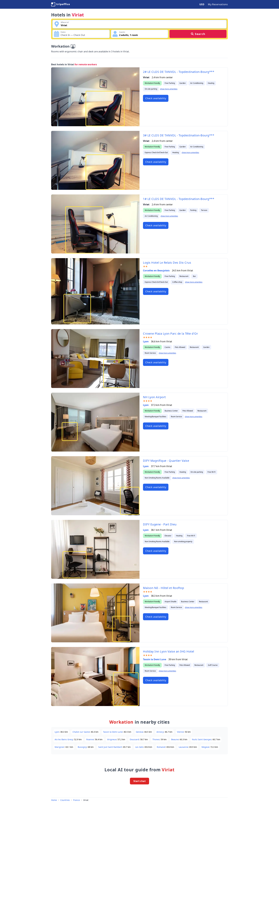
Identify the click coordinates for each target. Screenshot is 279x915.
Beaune (175, 739)
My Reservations (218, 4)
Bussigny (82, 747)
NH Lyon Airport (154, 397)
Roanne (90, 739)
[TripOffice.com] (60, 4)
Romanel (161, 747)
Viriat (85, 800)
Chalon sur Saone (81, 731)
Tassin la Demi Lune (154, 659)
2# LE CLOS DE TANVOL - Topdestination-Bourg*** (178, 72)
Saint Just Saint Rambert (110, 747)
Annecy (160, 731)
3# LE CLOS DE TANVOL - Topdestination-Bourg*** (178, 135)
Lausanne (183, 747)
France (76, 800)
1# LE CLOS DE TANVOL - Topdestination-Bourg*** (178, 199)
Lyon (146, 341)
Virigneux (111, 739)
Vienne (180, 731)
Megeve (205, 747)
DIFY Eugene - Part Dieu (160, 524)
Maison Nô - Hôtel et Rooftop (163, 588)
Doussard (134, 739)
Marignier (59, 747)
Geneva (139, 731)
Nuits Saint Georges (201, 739)
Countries (65, 800)
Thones (156, 739)
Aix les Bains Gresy (64, 739)
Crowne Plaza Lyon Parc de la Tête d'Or (170, 333)
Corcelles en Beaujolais (156, 270)
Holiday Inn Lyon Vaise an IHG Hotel (168, 651)
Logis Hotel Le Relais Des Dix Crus (167, 263)
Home (54, 800)
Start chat (139, 781)
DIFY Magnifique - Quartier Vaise (166, 461)
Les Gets (139, 747)
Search (200, 34)
